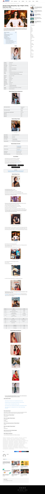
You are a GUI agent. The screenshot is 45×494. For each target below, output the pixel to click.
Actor (30, 26)
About (5, 33)
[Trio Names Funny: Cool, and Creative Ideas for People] (16, 463)
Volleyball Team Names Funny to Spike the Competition (16, 474)
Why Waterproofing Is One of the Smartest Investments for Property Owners (14, 402)
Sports (31, 47)
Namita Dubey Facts (7, 37)
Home (31, 41)
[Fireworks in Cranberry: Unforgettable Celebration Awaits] (32, 15)
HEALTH (30, 1)
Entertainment (15, 1)
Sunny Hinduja (7, 294)
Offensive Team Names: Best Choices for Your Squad (6, 474)
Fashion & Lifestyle (32, 37)
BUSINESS (23, 1)
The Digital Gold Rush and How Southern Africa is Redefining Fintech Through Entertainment (6, 462)
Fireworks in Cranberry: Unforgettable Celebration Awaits (37, 14)
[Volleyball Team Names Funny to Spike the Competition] (16, 471)
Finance (31, 38)
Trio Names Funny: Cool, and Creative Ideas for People (15, 466)
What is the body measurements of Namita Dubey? (11, 41)
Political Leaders (32, 44)
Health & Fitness (32, 40)
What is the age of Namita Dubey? (10, 40)
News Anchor (31, 43)
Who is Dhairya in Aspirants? (9, 43)
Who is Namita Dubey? (8, 39)
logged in (7, 480)
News (19, 1)
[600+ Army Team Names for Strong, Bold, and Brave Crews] (25, 463)
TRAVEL (33, 1)
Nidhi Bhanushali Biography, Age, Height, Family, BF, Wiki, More (15, 171)
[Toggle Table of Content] (15, 32)
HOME (12, 1)
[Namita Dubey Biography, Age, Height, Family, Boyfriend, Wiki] (16, 18)
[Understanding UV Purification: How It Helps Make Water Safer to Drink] (32, 8)
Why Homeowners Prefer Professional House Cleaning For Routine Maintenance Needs (16, 405)
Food (30, 39)
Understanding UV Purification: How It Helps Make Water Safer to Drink (38, 7)
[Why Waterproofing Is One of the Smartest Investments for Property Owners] (32, 11)
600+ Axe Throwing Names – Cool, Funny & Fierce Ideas (24, 474)
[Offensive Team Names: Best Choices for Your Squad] (7, 471)
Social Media (6, 36)
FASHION (37, 1)
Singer (31, 45)
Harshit (8, 454)
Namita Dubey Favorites (7, 35)
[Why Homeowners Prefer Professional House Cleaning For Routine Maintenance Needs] (32, 18)
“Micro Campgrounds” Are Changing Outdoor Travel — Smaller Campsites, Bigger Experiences (37, 21)
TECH (26, 1)
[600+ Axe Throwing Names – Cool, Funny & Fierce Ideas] (25, 471)
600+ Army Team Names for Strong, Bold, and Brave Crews (24, 466)
